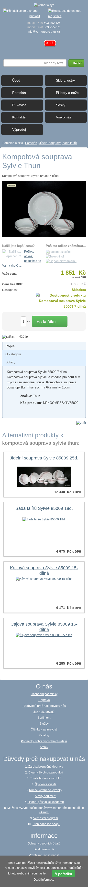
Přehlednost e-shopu (46, 824)
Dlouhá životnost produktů (45, 772)
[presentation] (10, 346)
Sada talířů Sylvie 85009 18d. (44, 508)
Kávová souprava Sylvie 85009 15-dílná (44, 570)
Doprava (44, 700)
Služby (44, 723)
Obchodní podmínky (44, 694)
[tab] (44, 346)
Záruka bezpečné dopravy (45, 766)
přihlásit (34, 16)
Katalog (44, 735)
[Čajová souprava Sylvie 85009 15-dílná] (44, 635)
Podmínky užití (44, 849)
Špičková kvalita (45, 784)
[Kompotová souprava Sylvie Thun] (44, 209)
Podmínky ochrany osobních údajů (44, 741)
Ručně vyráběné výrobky (45, 790)
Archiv (44, 747)
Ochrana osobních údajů (44, 843)
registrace (54, 16)
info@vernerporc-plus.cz (44, 31)
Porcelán (31, 143)
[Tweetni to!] (55, 256)
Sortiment (44, 717)
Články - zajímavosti (44, 729)
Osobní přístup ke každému (46, 802)
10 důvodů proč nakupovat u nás (44, 706)
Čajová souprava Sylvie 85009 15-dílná (44, 627)
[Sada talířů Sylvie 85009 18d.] (44, 519)
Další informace (44, 879)
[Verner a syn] (44, 5)
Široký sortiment (45, 796)
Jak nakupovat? (44, 712)
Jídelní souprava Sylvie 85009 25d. (44, 458)
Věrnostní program (45, 818)
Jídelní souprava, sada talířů (58, 143)
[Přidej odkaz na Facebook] (58, 251)
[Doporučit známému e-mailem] (61, 261)
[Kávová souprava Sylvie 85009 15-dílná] (44, 578)
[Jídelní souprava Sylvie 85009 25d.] (44, 476)
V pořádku (63, 873)
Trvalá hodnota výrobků (45, 778)
